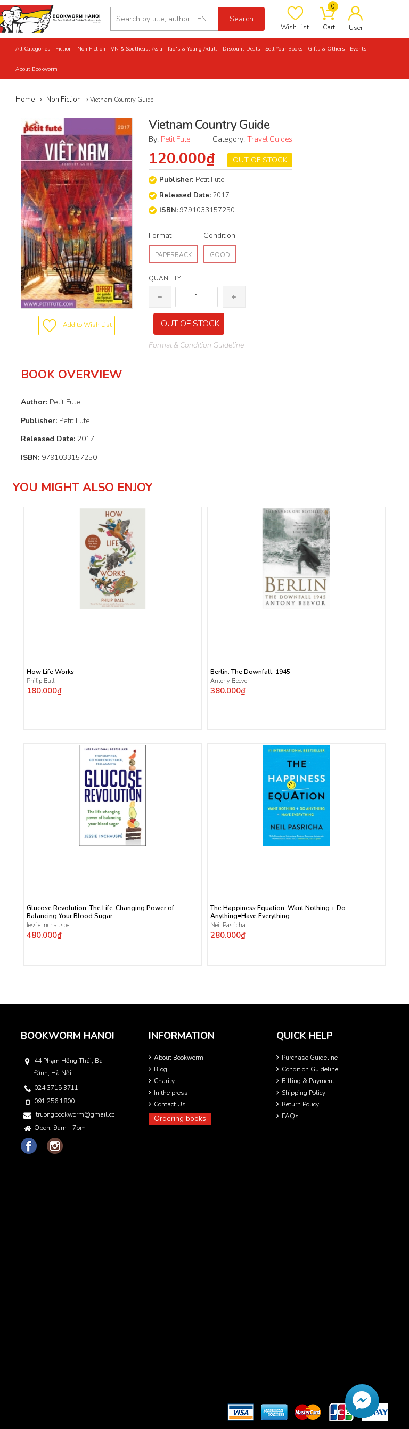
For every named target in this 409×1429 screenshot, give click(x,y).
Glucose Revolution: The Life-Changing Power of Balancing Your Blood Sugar (100, 912)
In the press (171, 1092)
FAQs (290, 1116)
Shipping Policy (303, 1092)
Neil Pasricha (228, 925)
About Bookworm (178, 1057)
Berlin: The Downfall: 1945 (250, 672)
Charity (164, 1081)
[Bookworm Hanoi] (51, 18)
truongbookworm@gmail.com (75, 1114)
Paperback (173, 255)
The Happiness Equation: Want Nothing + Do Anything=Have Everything (278, 912)
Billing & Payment (308, 1081)
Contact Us (170, 1104)
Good (220, 255)
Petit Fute (175, 139)
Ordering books (180, 1118)
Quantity (165, 278)
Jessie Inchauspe (48, 925)
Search (241, 19)
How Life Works (50, 672)
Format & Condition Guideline (196, 345)
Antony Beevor (230, 681)
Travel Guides (269, 139)
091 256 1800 (54, 1101)
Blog (160, 1069)
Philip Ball (40, 681)
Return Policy (300, 1104)
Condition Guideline (310, 1069)
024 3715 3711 (56, 1088)
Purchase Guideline (310, 1057)
